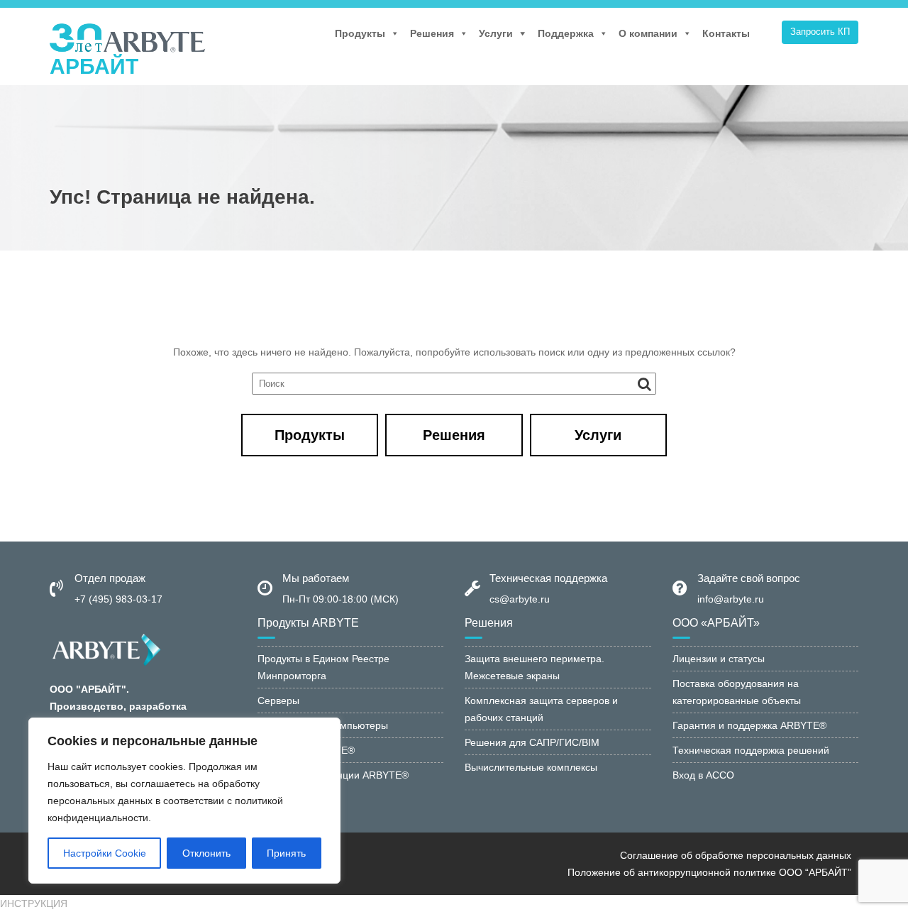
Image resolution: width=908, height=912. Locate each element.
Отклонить (206, 853)
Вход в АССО (703, 775)
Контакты (726, 33)
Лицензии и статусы (718, 658)
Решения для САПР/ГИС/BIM (532, 742)
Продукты (360, 33)
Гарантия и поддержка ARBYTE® (749, 725)
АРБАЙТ (94, 66)
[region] (184, 801)
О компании (648, 33)
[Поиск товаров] (767, 33)
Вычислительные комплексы (531, 767)
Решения (432, 33)
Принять (286, 853)
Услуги (496, 33)
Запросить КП (820, 31)
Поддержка (566, 33)
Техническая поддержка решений (750, 750)
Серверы (278, 700)
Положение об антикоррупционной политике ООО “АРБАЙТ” (709, 872)
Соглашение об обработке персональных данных (735, 855)
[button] (33, 903)
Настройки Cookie (104, 853)
